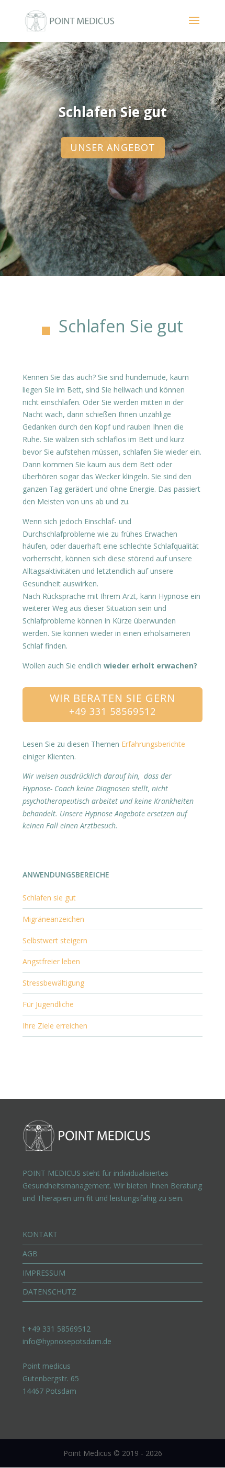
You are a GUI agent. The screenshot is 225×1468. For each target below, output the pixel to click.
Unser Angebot (112, 147)
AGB (30, 1253)
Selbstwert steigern (54, 940)
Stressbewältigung (53, 983)
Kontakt (40, 1234)
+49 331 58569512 (112, 711)
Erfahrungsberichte (153, 744)
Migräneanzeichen (53, 919)
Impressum (43, 1273)
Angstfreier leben (51, 961)
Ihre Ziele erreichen (54, 1026)
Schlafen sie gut (49, 898)
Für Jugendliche (48, 1004)
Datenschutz (49, 1292)
